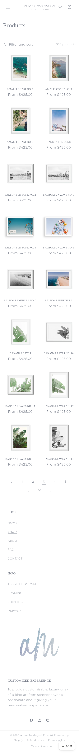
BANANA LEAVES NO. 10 (59, 353)
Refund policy (35, 740)
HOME (13, 522)
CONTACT (15, 558)
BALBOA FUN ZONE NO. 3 (58, 195)
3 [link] (44, 482)
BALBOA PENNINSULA (59, 300)
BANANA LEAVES (20, 353)
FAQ (11, 549)
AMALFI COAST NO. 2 (20, 89)
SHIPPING (15, 602)
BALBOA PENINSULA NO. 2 (20, 300)
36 (39, 490)
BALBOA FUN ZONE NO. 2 (20, 195)
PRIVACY (14, 611)
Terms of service (41, 746)
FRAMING (15, 593)
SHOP (12, 531)
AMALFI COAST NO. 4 (20, 142)
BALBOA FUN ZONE (59, 142)
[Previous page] (11, 481)
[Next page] (50, 490)
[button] (8, 6)
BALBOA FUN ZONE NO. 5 (58, 247)
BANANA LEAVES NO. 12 (59, 406)
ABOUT (13, 540)
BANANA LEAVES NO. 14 (59, 459)
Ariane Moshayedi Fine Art (36, 735)
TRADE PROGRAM (22, 584)
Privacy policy (56, 740)
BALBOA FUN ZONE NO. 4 (20, 247)
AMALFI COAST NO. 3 (58, 89)
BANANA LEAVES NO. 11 (20, 406)
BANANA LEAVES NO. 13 (20, 459)
